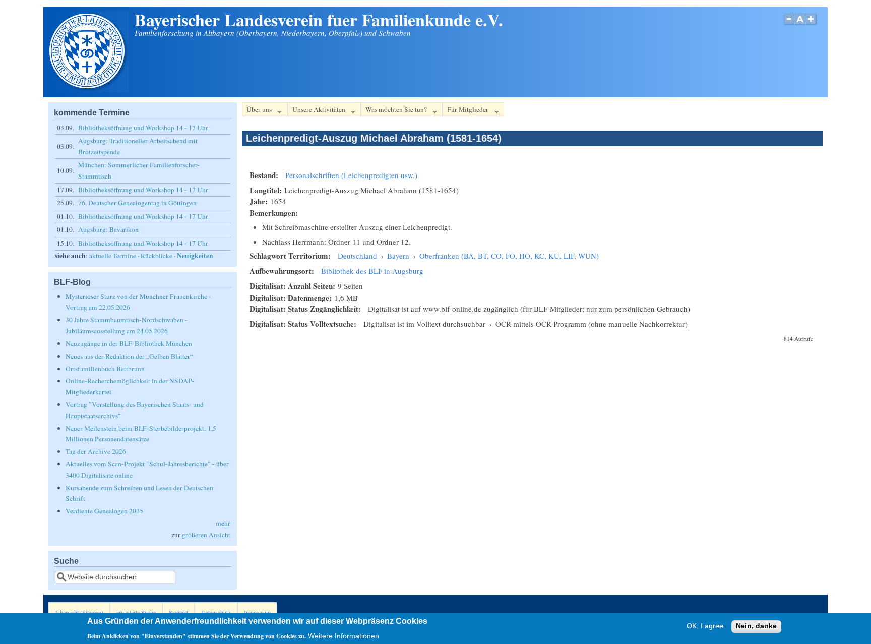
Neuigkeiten (195, 256)
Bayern (398, 256)
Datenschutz (215, 612)
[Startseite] (88, 89)
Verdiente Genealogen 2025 (104, 510)
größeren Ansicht (206, 534)
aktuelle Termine (112, 255)
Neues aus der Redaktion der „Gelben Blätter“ (129, 356)
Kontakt (178, 612)
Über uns (257, 111)
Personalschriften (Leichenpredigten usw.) (351, 175)
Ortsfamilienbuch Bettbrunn (105, 368)
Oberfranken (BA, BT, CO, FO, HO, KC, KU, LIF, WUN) (509, 256)
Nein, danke (756, 626)
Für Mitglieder (465, 111)
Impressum (257, 612)
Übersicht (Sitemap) (79, 612)
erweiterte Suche (136, 612)
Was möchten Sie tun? (394, 111)
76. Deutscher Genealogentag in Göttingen (137, 202)
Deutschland (357, 256)
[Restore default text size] (800, 24)
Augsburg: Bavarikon (108, 229)
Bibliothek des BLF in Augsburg (372, 271)
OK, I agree (705, 626)
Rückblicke (156, 255)
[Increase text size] (812, 24)
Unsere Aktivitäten (316, 111)
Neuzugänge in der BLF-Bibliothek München (129, 343)
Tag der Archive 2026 (96, 451)
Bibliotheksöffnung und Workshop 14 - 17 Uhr (143, 127)
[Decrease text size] (788, 24)
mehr (223, 523)
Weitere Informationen (343, 635)
